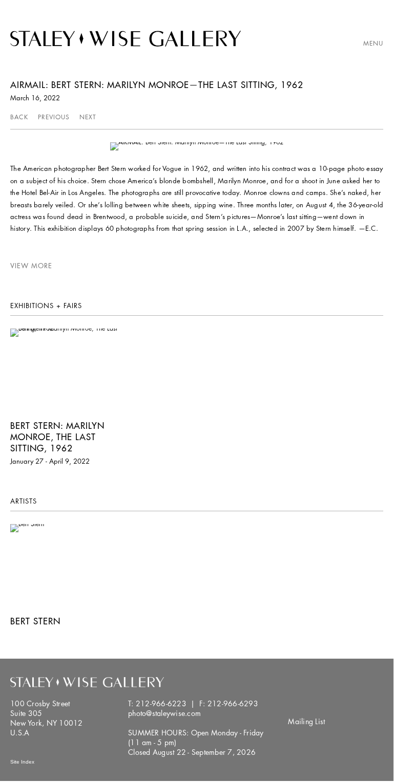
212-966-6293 (233, 703)
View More (31, 265)
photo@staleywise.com (164, 713)
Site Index (22, 762)
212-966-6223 (161, 703)
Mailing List (306, 721)
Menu (373, 43)
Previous (54, 117)
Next (87, 117)
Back (19, 117)
